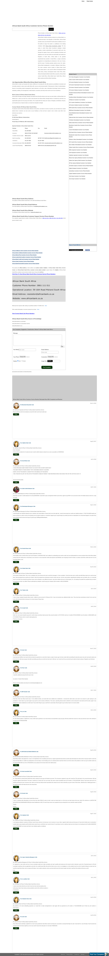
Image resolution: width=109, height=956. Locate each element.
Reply (16, 414)
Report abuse (90, 1)
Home (83, 1)
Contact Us (76, 954)
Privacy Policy (70, 954)
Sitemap (82, 954)
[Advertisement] (51, 12)
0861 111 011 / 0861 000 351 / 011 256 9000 (53, 218)
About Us (63, 954)
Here (46, 305)
